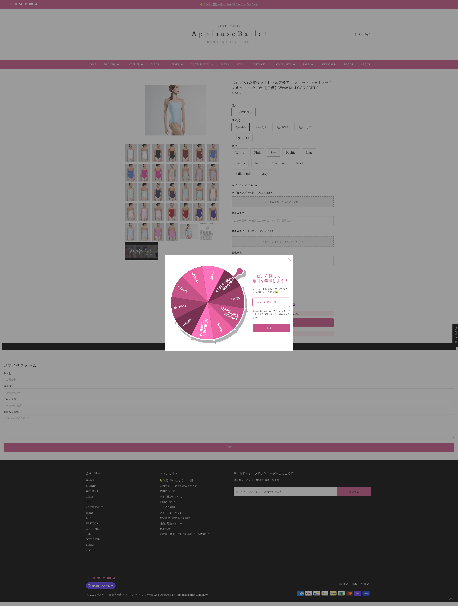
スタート (271, 328)
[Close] (289, 259)
